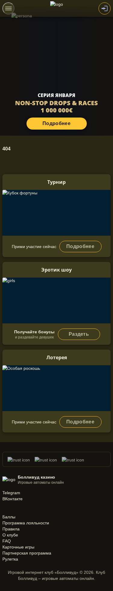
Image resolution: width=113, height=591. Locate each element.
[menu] (8, 8)
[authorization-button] (105, 8)
